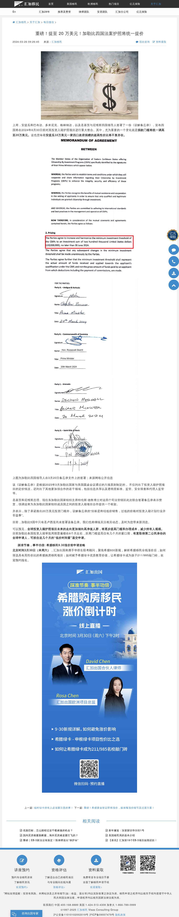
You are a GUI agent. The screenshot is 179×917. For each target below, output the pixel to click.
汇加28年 (44, 11)
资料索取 (160, 41)
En (14, 11)
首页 (51, 3)
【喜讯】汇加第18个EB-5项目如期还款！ (133, 840)
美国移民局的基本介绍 (122, 835)
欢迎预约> (22, 887)
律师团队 (84, 11)
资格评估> (59, 887)
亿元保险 (135, 3)
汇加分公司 (122, 11)
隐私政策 (120, 914)
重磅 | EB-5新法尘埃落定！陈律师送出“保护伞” (50, 840)
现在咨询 (144, 41)
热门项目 (114, 3)
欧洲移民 (93, 3)
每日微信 (49, 22)
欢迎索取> (96, 887)
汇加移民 (20, 22)
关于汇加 (156, 3)
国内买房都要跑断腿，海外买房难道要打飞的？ (50, 835)
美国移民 (72, 3)
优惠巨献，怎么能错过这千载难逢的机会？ (48, 830)
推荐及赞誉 (64, 11)
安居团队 (102, 11)
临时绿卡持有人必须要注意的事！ (53, 807)
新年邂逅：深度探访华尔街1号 (126, 830)
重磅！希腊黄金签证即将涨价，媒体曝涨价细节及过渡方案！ (119, 807)
